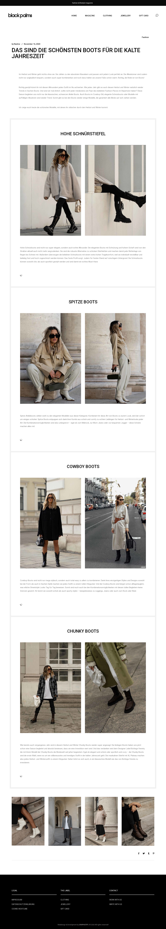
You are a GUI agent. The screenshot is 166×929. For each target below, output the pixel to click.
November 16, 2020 (32, 44)
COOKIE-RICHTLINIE (19, 909)
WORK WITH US (115, 900)
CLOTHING (65, 900)
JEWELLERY (65, 904)
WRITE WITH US (115, 904)
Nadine (17, 44)
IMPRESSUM (17, 900)
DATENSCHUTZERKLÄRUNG (23, 904)
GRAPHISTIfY (83, 925)
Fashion (145, 37)
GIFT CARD (65, 909)
